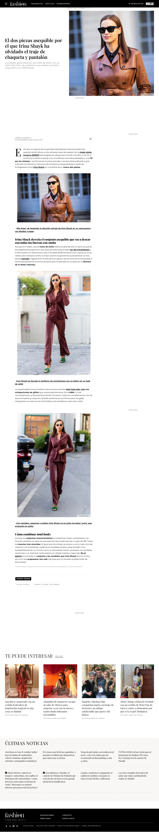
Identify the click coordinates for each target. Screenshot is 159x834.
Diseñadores (63, 4)
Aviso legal (28, 826)
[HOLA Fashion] (18, 4)
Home (69, 8)
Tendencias (37, 4)
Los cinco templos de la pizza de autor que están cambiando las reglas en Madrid (133, 775)
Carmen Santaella (23, 138)
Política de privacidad (68, 826)
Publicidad (45, 818)
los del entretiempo (80, 250)
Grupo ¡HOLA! (68, 818)
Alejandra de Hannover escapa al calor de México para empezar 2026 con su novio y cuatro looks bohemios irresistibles (59, 708)
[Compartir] (91, 139)
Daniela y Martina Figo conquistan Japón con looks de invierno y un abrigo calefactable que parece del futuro (98, 708)
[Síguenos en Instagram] (13, 826)
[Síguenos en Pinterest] (17, 826)
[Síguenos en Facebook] (6, 826)
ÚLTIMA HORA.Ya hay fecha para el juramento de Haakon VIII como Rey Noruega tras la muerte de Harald (134, 756)
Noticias (49, 4)
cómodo (25, 259)
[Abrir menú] (6, 4)
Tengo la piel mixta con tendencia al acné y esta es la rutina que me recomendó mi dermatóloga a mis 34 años (97, 756)
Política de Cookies (45, 826)
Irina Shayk (38, 167)
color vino (75, 389)
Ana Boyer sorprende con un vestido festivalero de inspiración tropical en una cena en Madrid (20, 706)
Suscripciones (47, 815)
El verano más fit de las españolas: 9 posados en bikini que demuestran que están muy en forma (59, 755)
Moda (89, 8)
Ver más (59, 656)
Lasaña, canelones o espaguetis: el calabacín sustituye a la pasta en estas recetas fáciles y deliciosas (96, 775)
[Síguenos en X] (10, 826)
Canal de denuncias (91, 826)
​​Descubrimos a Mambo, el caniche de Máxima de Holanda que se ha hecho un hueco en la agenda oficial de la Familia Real (59, 777)
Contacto (67, 815)
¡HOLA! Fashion (79, 8)
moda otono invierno (47, 584)
